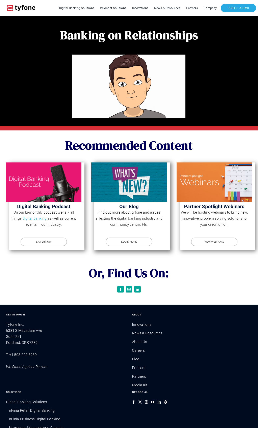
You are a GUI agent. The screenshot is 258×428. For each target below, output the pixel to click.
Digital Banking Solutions (26, 402)
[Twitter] (140, 402)
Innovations (141, 324)
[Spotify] (165, 402)
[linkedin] (137, 289)
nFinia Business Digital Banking (34, 419)
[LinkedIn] (159, 402)
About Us (139, 342)
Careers (138, 350)
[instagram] (129, 289)
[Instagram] (146, 402)
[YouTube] (152, 402)
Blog (135, 359)
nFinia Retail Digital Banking (32, 410)
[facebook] (120, 289)
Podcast (139, 368)
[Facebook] (133, 402)
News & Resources (147, 333)
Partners (139, 376)
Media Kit (140, 385)
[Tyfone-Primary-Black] (21, 4)
